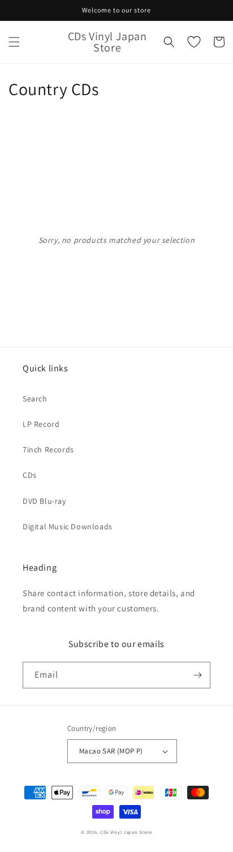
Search (35, 398)
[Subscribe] (197, 675)
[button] (14, 41)
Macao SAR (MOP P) (111, 751)
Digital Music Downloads (68, 526)
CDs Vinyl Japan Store (126, 832)
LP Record (41, 424)
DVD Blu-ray (44, 501)
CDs (30, 475)
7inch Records (48, 449)
